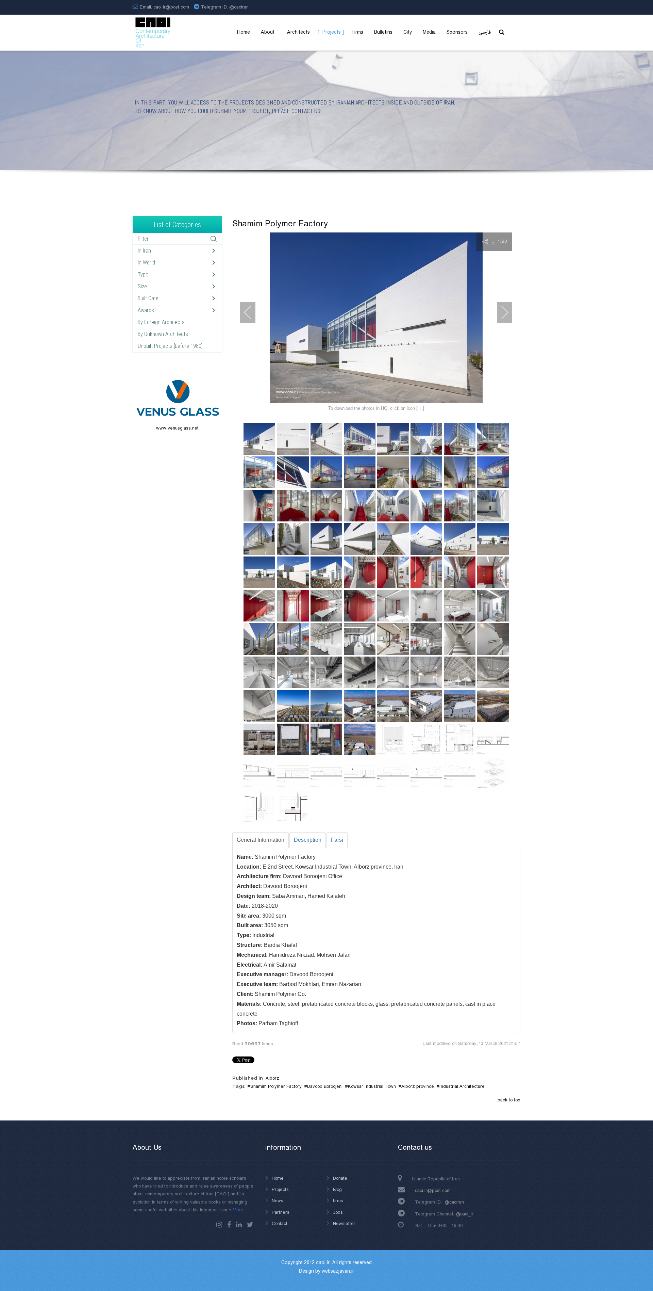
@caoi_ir (464, 1214)
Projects (280, 1189)
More (238, 1210)
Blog (337, 1189)
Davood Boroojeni (324, 1086)
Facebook (229, 1224)
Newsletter (344, 1223)
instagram (219, 1224)
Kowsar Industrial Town (372, 1086)
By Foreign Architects (161, 322)
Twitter (250, 1224)
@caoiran (239, 7)
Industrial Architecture (462, 1086)
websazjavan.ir (338, 1271)
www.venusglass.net (177, 428)
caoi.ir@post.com (433, 1190)
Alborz (272, 1078)
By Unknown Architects (163, 334)
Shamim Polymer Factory (276, 1086)
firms (338, 1201)
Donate (340, 1178)
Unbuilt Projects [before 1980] (170, 346)
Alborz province (417, 1086)
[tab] (260, 840)
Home (278, 1178)
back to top (509, 1100)
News (277, 1201)
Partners (280, 1212)
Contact (279, 1223)
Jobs (338, 1212)
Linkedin (239, 1224)
